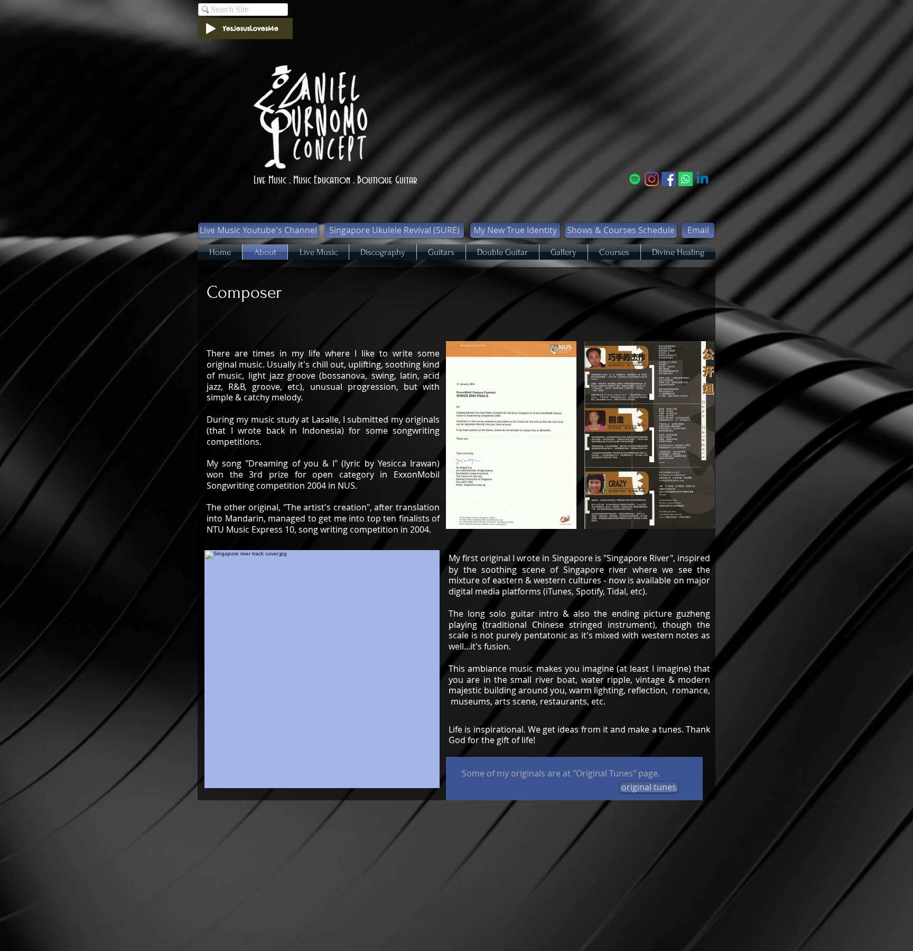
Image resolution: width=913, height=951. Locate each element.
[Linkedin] (702, 179)
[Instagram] (652, 179)
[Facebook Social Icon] (669, 179)
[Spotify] (635, 179)
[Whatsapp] (685, 179)
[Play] (211, 28)
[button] (511, 435)
